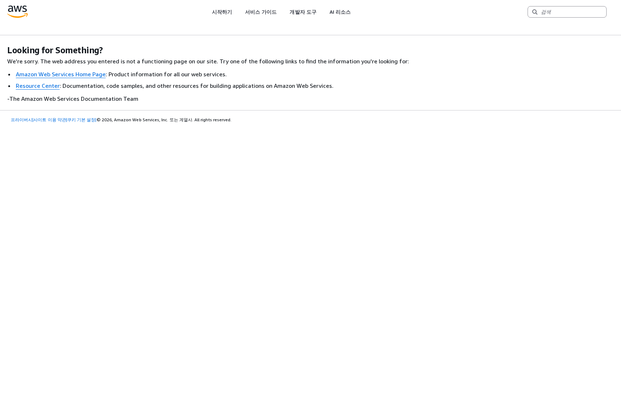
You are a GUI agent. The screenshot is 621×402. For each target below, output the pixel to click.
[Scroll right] (356, 12)
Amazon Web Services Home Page (61, 74)
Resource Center (38, 85)
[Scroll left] (206, 12)
